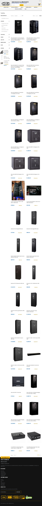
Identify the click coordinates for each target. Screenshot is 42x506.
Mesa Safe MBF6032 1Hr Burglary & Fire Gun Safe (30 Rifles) (33, 120)
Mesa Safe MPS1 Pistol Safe (16, 392)
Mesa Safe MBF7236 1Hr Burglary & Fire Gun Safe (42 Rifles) (17, 147)
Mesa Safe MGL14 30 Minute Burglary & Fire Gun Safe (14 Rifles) (33, 393)
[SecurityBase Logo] (6, 4)
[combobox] (19, 5)
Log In (40, 0)
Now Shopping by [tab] (4, 15)
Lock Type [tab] (2, 39)
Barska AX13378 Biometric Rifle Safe (17, 283)
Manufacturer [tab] (3, 42)
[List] (40, 15)
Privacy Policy (3, 485)
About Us (2, 479)
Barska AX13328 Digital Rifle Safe (32, 228)
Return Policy (3, 484)
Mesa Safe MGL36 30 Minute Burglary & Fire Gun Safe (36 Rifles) (33, 420)
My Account (2, 470)
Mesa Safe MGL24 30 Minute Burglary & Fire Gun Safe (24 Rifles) (17, 420)
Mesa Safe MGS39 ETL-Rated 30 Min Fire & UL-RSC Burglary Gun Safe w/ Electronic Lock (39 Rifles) (17, 66)
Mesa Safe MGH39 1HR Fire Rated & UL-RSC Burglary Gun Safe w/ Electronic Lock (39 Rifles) (33, 39)
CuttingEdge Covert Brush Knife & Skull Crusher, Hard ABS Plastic (6, 51)
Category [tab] (2, 21)
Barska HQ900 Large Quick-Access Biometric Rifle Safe (33, 257)
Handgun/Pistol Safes (5, 23)
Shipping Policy (3, 482)
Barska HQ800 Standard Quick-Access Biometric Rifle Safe (17, 257)
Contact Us (2, 480)
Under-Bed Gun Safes (5, 29)
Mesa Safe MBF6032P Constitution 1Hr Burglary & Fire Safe (17, 93)
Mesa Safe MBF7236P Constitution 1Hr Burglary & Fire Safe (33, 66)
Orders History (3, 472)
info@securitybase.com (5, 463)
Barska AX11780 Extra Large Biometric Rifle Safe (32, 311)
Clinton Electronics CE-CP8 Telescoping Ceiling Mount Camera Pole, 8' (7, 57)
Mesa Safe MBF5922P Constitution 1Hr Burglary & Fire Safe (33, 93)
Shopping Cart (3, 475)
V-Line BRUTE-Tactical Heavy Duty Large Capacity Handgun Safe (17, 447)
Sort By (12, 15)
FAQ (1, 481)
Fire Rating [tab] (3, 34)
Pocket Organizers (4, 31)
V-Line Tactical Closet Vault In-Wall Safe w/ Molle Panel (17, 202)
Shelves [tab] (2, 37)
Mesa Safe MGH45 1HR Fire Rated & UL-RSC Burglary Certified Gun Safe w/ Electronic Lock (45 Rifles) (17, 39)
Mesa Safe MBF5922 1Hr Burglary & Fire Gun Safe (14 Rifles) (17, 120)
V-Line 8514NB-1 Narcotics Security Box (6, 61)
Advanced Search (3, 473)
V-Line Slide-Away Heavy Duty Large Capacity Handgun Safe (33, 447)
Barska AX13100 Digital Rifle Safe (17, 228)
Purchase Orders (3, 474)
